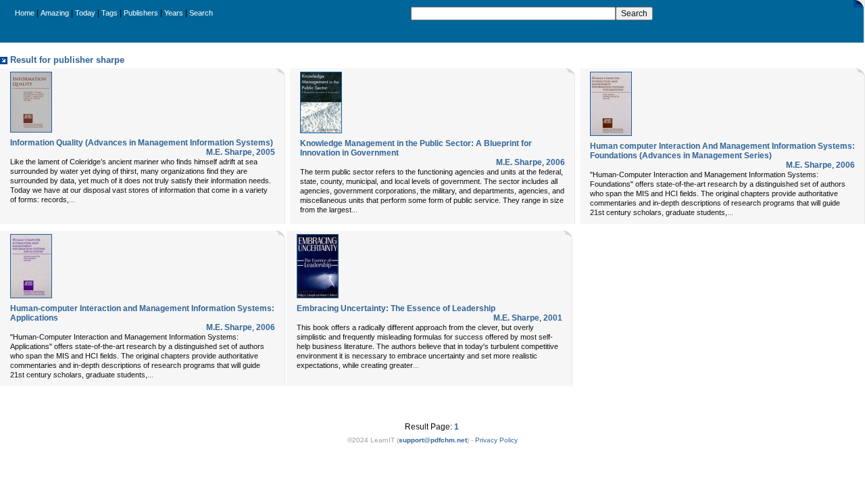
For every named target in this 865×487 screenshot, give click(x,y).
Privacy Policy (496, 440)
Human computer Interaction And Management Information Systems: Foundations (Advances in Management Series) (722, 150)
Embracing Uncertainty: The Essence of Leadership (396, 308)
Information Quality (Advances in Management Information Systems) (141, 142)
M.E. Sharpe (229, 152)
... (72, 199)
